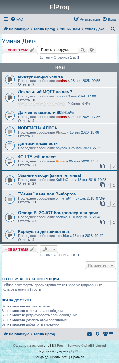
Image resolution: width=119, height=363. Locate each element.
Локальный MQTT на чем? (45, 91)
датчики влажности (38, 143)
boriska (61, 217)
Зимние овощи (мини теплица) (49, 175)
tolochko (62, 236)
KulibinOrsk (65, 180)
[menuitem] (16, 19)
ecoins (61, 80)
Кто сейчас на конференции (30, 279)
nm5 (59, 96)
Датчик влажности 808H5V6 (46, 112)
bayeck (61, 148)
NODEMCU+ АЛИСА (37, 128)
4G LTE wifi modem (37, 157)
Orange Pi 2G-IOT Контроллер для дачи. (59, 212)
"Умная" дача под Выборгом (47, 194)
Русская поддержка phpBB (59, 351)
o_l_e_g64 (64, 198)
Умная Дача (19, 40)
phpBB (49, 345)
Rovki (60, 161)
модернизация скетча (40, 76)
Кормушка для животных (44, 231)
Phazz (61, 132)
